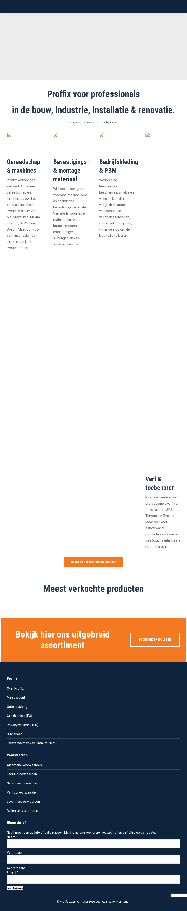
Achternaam (16, 868)
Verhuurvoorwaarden (22, 792)
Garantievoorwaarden (22, 783)
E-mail (12, 873)
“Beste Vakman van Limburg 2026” (32, 743)
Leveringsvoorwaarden (23, 801)
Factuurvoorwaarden (22, 774)
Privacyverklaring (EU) (22, 725)
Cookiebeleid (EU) (19, 716)
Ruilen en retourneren (22, 810)
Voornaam (14, 852)
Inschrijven (15, 888)
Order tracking (17, 707)
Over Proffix (15, 688)
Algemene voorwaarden (24, 765)
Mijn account (16, 697)
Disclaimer (14, 734)
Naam (12, 837)
